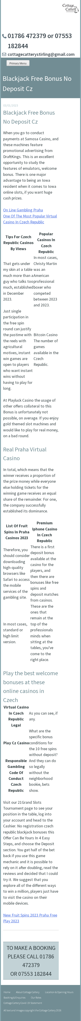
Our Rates (36, 997)
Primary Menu (18, 63)
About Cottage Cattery (27, 992)
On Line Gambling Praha (23, 210)
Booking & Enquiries (14, 997)
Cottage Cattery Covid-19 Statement (23, 1003)
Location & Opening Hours (59, 992)
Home (7, 992)
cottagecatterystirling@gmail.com (41, 54)
